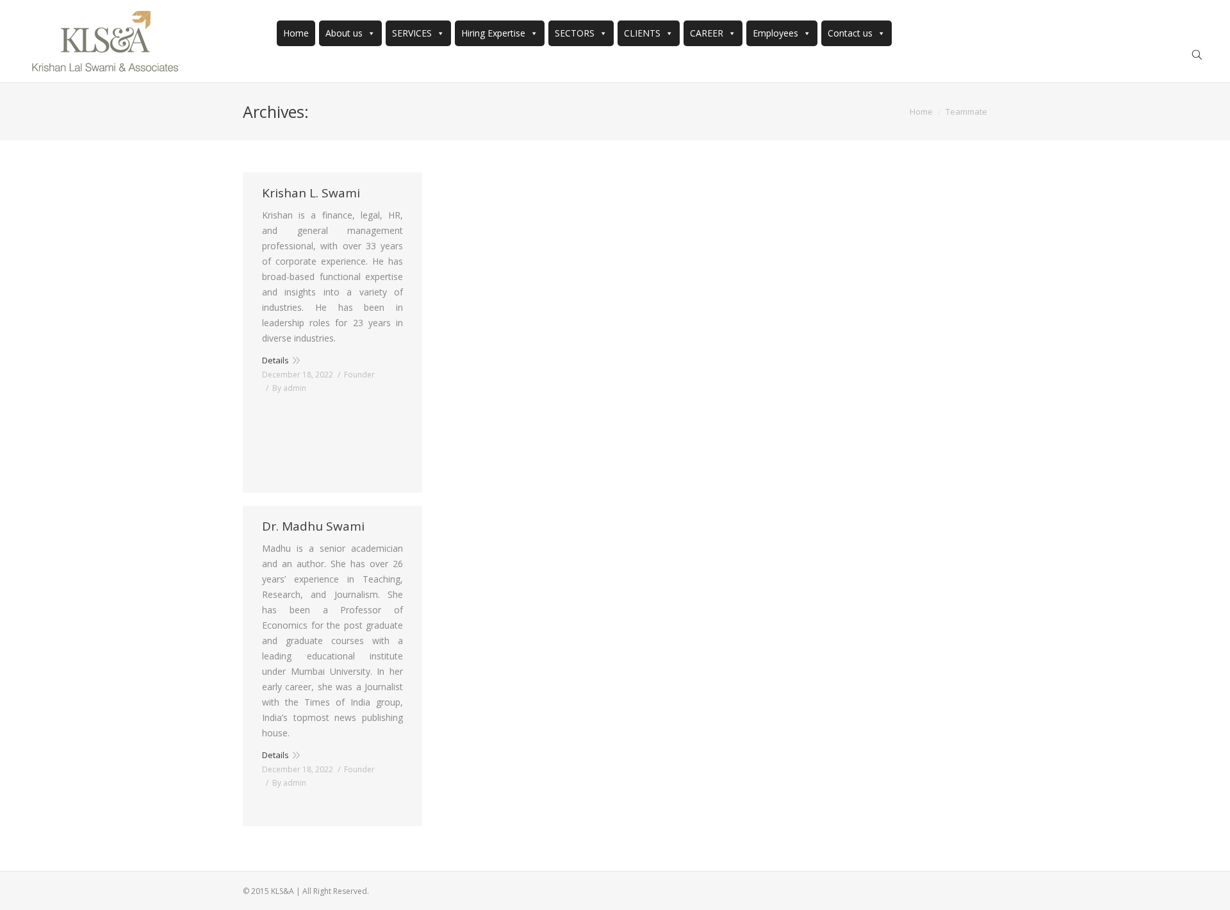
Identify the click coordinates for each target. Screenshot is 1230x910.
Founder (359, 374)
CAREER (706, 33)
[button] (369, 33)
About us (344, 33)
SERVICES (412, 33)
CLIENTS (642, 33)
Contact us (850, 33)
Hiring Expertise (493, 33)
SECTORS (574, 33)
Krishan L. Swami (311, 193)
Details (275, 360)
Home (296, 33)
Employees (775, 33)
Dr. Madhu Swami (313, 526)
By (289, 388)
